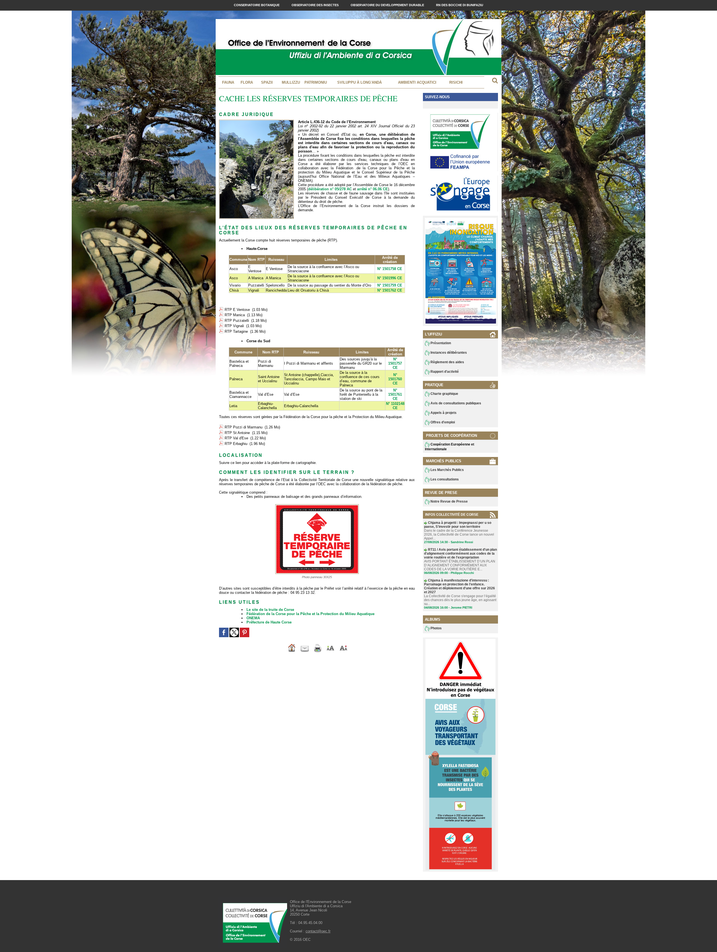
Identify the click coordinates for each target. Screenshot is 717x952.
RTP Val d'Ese (236, 438)
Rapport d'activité (444, 372)
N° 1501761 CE (395, 394)
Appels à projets (443, 413)
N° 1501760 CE (395, 379)
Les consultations (444, 479)
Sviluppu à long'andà (359, 82)
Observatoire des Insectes (315, 5)
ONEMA (253, 618)
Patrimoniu (315, 82)
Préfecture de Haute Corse (269, 622)
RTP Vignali (234, 326)
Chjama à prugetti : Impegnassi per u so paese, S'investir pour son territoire (457, 525)
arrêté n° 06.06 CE (372, 189)
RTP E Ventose (237, 310)
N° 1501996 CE (389, 278)
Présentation (440, 343)
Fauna (228, 82)
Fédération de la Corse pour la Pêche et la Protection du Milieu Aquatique (310, 614)
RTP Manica (235, 315)
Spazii (267, 82)
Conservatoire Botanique (257, 5)
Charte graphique (444, 394)
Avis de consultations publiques (455, 403)
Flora (247, 82)
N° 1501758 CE (389, 269)
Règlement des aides (447, 362)
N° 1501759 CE (389, 285)
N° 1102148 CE (395, 406)
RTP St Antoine (237, 433)
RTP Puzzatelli (237, 320)
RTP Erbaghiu (236, 444)
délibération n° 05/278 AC (330, 189)
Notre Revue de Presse (449, 501)
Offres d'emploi (442, 422)
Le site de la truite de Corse (270, 610)
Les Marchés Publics (447, 470)
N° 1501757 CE (395, 363)
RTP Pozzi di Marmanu (243, 427)
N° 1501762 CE (389, 290)
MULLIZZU (291, 82)
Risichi (456, 82)
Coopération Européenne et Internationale (449, 446)
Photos (436, 628)
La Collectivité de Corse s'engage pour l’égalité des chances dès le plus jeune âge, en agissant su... (460, 600)
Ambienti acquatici (417, 82)
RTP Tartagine (236, 331)
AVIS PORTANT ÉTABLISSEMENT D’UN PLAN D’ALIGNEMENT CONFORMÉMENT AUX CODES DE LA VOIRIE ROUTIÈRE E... (459, 565)
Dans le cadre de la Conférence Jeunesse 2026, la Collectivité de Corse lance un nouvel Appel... (459, 534)
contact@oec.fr (318, 931)
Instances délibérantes (448, 353)
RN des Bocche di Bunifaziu (459, 5)
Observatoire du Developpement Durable (388, 5)
